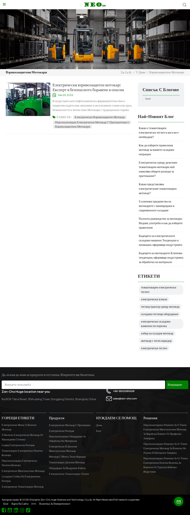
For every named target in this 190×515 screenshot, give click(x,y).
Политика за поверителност (54, 503)
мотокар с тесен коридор (156, 341)
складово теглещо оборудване (159, 314)
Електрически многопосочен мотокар (23, 471)
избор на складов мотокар (157, 333)
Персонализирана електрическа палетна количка (19, 463)
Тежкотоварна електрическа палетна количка (22, 453)
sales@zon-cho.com (125, 398)
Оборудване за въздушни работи (67, 468)
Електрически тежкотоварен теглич (69, 474)
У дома (140, 72)
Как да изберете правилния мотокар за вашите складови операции (156, 150)
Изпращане (175, 384)
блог (148, 98)
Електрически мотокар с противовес (70, 425)
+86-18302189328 (124, 391)
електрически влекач (154, 299)
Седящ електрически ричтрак (18, 445)
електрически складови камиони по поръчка (156, 324)
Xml (33, 503)
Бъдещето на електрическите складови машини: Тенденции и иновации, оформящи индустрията (160, 240)
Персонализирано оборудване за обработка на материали (67, 439)
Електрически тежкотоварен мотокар (23, 486)
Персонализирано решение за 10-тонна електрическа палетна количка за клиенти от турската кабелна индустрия (165, 465)
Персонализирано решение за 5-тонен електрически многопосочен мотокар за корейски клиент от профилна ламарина (165, 432)
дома (99, 425)
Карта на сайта (20, 503)
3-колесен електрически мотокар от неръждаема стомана (22, 437)
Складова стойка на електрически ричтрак (21, 479)
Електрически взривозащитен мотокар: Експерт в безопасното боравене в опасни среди (88, 87)
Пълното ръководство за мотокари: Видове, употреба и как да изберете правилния (161, 223)
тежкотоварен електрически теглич (158, 290)
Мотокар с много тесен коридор (67, 456)
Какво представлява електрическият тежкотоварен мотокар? (158, 189)
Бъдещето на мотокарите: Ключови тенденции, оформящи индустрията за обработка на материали (161, 258)
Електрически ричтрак (61, 431)
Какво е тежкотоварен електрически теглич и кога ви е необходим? (159, 133)
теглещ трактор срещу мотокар (160, 306)
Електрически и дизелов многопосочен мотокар (63, 449)
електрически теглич (154, 348)
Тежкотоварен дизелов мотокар (67, 462)
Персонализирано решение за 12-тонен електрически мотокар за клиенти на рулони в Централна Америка (165, 448)
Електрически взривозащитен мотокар (100, 117)
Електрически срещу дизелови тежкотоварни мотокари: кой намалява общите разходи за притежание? (158, 169)
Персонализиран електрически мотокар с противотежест (92, 122)
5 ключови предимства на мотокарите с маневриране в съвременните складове (156, 206)
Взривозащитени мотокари (72, 126)
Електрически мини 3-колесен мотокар (19, 427)
